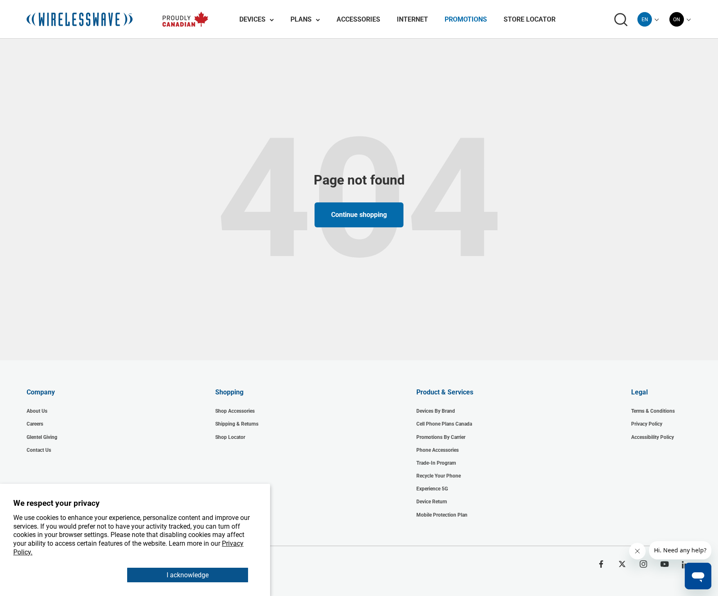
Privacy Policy (646, 424)
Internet (412, 19)
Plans (301, 19)
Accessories (358, 19)
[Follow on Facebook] (601, 564)
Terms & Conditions (653, 411)
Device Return (431, 502)
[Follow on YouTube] (664, 564)
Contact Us (39, 450)
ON (676, 19)
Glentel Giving (42, 437)
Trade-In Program (436, 463)
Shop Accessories (235, 411)
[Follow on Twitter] (622, 564)
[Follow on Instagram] (643, 564)
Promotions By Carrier (440, 437)
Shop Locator (230, 437)
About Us (37, 411)
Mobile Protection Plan (441, 515)
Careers (35, 424)
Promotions (466, 19)
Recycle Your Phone (438, 476)
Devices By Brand (435, 411)
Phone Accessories (437, 450)
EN (645, 19)
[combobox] (644, 19)
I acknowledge (188, 575)
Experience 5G (432, 489)
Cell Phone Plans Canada (444, 424)
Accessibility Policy (652, 437)
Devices (252, 19)
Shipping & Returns (236, 424)
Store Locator (530, 19)
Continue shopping (359, 215)
